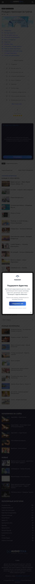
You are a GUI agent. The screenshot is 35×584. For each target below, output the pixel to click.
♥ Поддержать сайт (17, 303)
